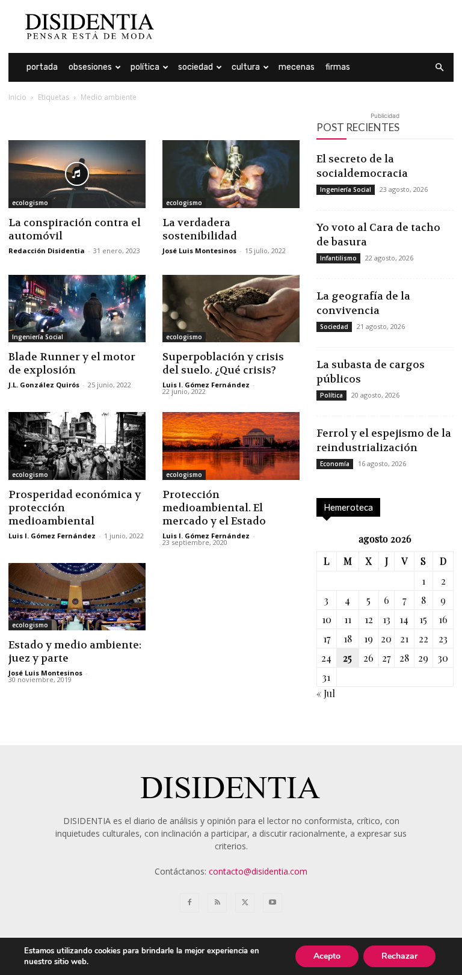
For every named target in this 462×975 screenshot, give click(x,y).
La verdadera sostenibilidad (199, 229)
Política (145, 67)
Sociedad (195, 67)
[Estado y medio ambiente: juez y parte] (77, 597)
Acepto (326, 956)
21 (404, 638)
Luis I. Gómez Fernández (206, 384)
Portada (42, 67)
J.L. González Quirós (43, 384)
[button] (439, 67)
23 (443, 638)
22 (423, 638)
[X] (244, 902)
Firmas (337, 67)
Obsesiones (90, 67)
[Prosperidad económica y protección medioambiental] (77, 446)
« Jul (325, 693)
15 (423, 619)
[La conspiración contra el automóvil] (77, 174)
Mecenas (297, 67)
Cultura (246, 67)
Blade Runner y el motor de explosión (71, 363)
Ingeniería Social (37, 337)
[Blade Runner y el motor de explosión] (77, 309)
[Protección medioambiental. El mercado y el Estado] (231, 446)
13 (386, 619)
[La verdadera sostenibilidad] (231, 174)
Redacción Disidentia (46, 250)
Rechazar (399, 956)
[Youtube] (272, 902)
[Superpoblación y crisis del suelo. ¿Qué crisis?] (231, 309)
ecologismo (30, 202)
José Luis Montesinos (199, 250)
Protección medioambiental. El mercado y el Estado (214, 507)
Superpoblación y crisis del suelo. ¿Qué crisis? (223, 363)
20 (386, 638)
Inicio (17, 97)
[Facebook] (189, 902)
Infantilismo (338, 258)
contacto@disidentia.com (258, 871)
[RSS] (217, 902)
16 (443, 619)
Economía (335, 464)
